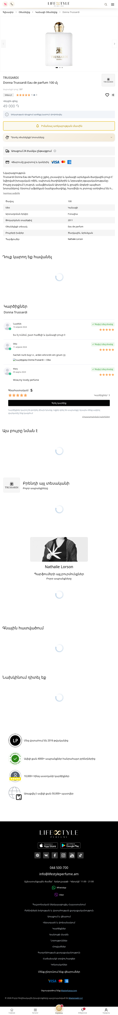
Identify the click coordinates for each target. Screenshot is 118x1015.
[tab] (56, 67)
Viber (61, 894)
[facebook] (55, 855)
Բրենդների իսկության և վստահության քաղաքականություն (59, 910)
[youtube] (72, 855)
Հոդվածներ (59, 946)
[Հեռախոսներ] (12, 4)
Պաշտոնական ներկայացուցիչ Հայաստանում (59, 904)
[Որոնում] (106, 4)
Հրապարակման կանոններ (96, 416)
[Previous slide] (3, 44)
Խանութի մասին (59, 934)
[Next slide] (114, 44)
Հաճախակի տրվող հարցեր (59, 958)
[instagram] (63, 855)
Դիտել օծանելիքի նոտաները (27, 137)
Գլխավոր (8, 12)
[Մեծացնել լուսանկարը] (59, 44)
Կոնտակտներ (59, 964)
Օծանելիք (24, 12)
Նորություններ (59, 940)
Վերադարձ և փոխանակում (59, 922)
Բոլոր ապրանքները (35, 488)
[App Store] (48, 846)
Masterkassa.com (69, 990)
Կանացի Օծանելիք (46, 12)
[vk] (46, 855)
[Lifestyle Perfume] (59, 4)
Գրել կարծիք (59, 403)
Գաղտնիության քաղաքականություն (59, 952)
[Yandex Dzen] (80, 855)
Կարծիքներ (59, 928)
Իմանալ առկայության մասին (61, 126)
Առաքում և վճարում (59, 916)
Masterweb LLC (76, 998)
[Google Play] (70, 846)
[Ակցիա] (5, 4)
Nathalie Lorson (75, 239)
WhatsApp (61, 887)
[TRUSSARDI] (108, 80)
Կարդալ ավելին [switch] (11, 193)
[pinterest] (37, 855)
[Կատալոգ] (113, 4)
